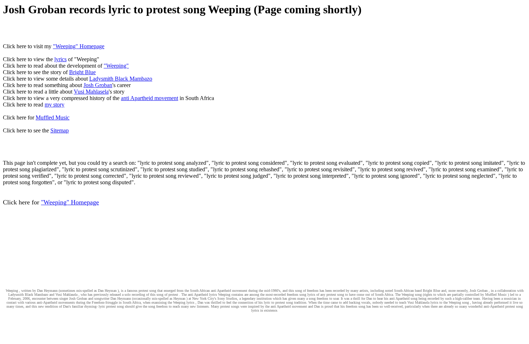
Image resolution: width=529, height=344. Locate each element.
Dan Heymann (47, 291)
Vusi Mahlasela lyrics (422, 302)
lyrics (60, 59)
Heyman (179, 298)
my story (54, 104)
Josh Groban (97, 85)
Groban (82, 298)
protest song (335, 295)
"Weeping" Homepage (78, 46)
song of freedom (306, 291)
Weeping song (459, 302)
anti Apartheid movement (149, 98)
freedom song (355, 306)
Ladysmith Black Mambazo (120, 79)
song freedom (318, 298)
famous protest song (141, 291)
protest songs (229, 306)
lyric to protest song (278, 302)
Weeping (12, 291)
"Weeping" (116, 66)
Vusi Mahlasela (91, 92)
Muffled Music (52, 117)
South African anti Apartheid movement (218, 291)
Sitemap (59, 130)
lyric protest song (111, 306)
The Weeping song (408, 295)
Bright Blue (82, 72)
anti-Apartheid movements (56, 302)
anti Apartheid (198, 295)
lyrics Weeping (219, 295)
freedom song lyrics (301, 295)
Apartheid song (406, 298)
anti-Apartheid (494, 306)
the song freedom (155, 306)
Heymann (124, 298)
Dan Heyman (107, 291)
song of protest (167, 295)
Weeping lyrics (183, 302)
